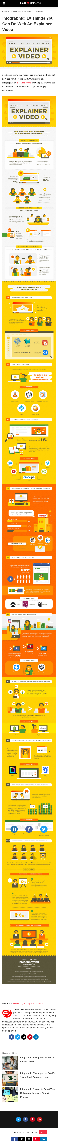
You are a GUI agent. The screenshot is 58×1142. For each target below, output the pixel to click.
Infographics (28, 11)
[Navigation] (3, 3)
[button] (14, 1139)
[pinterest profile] (32, 1119)
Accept (43, 1132)
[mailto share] (23, 1037)
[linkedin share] (36, 1037)
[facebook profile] (25, 1119)
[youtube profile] (39, 1119)
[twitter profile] (18, 1119)
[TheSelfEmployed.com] (29, 2)
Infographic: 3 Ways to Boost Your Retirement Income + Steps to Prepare (37, 1093)
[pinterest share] (30, 1037)
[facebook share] (11, 1037)
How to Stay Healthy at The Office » (28, 1003)
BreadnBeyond (24, 82)
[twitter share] (17, 1037)
